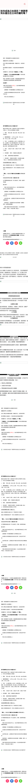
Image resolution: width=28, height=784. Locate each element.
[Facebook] (11, 243)
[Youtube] (16, 243)
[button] (24, 4)
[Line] (20, 243)
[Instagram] (7, 243)
